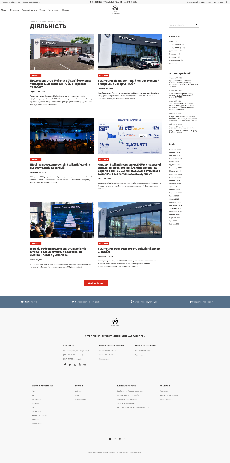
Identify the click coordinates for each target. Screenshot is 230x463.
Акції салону (175, 45)
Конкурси (173, 54)
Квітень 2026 (174, 155)
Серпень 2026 (175, 149)
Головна (33, 22)
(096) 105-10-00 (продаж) (73, 355)
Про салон (164, 391)
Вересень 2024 (175, 211)
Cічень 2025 (174, 199)
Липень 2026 (174, 152)
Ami (33, 391)
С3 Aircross (36, 399)
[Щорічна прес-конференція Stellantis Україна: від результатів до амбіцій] (62, 136)
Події (171, 63)
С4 (33, 407)
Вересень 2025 (175, 174)
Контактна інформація (169, 395)
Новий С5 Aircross (39, 415)
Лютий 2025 (174, 196)
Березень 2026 (175, 159)
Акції (171, 41)
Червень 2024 (175, 218)
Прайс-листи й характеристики (130, 391)
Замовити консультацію (127, 399)
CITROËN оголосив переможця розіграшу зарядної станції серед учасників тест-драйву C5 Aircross (183, 118)
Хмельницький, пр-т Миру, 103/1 (199, 2)
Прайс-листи (30, 302)
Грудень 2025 (175, 165)
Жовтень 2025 (175, 171)
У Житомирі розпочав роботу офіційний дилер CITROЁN (129, 250)
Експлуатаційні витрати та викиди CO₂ (133, 407)
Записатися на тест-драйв (128, 395)
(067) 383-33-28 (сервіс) (72, 359)
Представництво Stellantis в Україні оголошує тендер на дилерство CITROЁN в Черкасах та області (60, 84)
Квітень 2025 (174, 190)
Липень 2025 (174, 180)
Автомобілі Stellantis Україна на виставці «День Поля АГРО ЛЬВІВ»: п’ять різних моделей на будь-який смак (181, 107)
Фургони (79, 386)
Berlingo (35, 420)
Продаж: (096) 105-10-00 (11, 2)
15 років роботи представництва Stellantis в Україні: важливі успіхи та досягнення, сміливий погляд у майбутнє (58, 252)
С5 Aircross (36, 411)
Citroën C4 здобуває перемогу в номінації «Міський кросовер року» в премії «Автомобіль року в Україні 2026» (183, 130)
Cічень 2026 (174, 162)
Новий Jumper (80, 399)
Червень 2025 (175, 183)
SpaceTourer (37, 424)
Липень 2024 (174, 215)
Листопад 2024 (175, 205)
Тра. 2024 (173, 221)
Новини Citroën (46, 22)
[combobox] (184, 25)
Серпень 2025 (175, 177)
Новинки (172, 57)
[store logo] (115, 10)
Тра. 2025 (173, 187)
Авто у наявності (220, 2)
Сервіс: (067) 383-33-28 (31, 2)
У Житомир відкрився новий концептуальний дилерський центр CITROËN (128, 82)
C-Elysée (35, 403)
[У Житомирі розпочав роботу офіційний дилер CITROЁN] (130, 220)
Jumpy (77, 395)
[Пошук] (196, 25)
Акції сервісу (175, 48)
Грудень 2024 (175, 202)
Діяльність (36, 76)
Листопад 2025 (175, 168)
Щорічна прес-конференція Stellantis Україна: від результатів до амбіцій (60, 166)
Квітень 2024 (174, 224)
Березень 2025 (175, 193)
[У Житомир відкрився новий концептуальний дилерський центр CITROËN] (130, 52)
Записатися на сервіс (126, 403)
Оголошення (174, 60)
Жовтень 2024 (175, 208)
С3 (33, 395)
